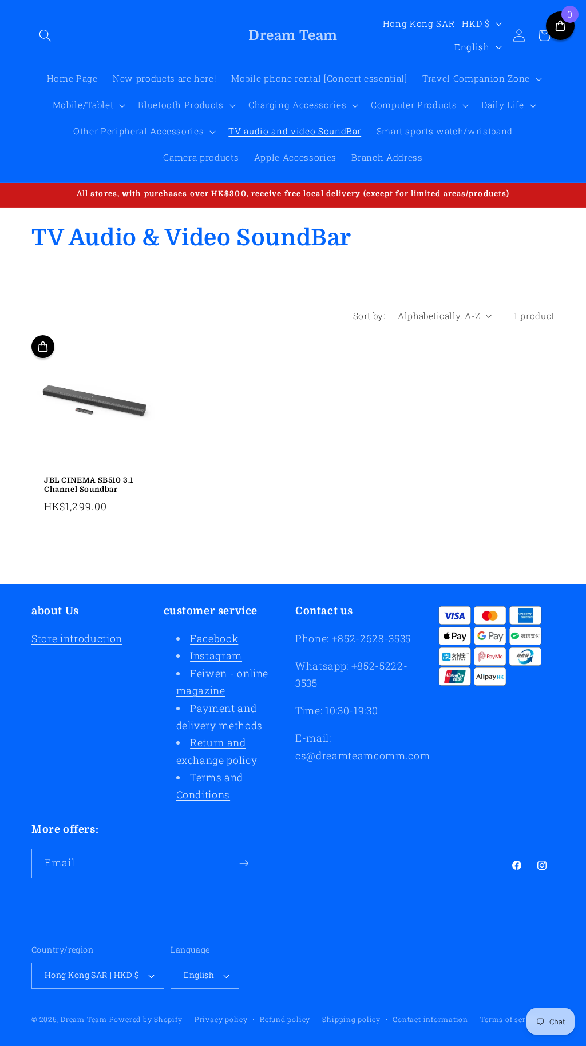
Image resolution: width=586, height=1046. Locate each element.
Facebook (214, 638)
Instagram (216, 655)
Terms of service (510, 1019)
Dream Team (84, 1019)
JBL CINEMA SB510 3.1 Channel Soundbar (88, 485)
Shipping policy (351, 1019)
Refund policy (285, 1019)
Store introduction (76, 638)
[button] (45, 35)
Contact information (430, 1019)
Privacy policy (221, 1019)
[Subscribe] (244, 863)
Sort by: (369, 315)
